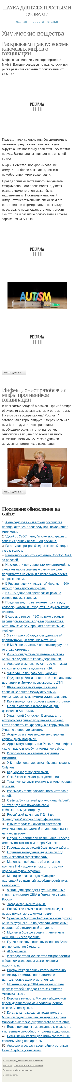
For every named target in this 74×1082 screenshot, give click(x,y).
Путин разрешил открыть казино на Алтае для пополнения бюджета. (35, 944)
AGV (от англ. (16, 951)
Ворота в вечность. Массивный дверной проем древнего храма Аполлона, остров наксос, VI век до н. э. (34, 1003)
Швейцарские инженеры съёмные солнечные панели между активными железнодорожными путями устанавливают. (34, 692)
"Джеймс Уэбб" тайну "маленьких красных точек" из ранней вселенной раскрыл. (34, 538)
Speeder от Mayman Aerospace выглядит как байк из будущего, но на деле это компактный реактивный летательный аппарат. (37, 923)
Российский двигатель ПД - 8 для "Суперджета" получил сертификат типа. (31, 816)
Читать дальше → (14, 372)
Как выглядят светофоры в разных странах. (39, 701)
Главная (20, 21)
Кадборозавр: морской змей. (28, 772)
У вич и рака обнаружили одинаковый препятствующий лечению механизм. (32, 637)
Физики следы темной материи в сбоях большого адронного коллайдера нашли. (33, 656)
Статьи (52, 21)
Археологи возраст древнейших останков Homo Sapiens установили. (35, 1047)
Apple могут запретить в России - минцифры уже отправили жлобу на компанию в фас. (37, 746)
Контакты (7, 1065)
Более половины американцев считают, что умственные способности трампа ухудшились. (36, 1028)
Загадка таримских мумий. (26, 904)
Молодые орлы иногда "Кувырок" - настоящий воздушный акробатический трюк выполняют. (34, 880)
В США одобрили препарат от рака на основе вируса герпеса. (31, 595)
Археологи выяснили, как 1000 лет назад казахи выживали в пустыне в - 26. (34, 665)
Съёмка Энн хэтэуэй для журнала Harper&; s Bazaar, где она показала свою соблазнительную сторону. (36, 805)
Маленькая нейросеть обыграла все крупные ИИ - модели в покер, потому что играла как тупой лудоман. (32, 866)
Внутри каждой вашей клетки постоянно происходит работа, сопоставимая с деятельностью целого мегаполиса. (34, 975)
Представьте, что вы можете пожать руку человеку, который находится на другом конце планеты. (36, 607)
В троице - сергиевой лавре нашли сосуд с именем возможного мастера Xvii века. (35, 840)
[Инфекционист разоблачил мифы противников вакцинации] (37, 467)
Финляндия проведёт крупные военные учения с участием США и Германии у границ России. (35, 894)
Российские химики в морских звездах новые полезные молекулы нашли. (32, 911)
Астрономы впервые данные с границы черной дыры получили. (33, 736)
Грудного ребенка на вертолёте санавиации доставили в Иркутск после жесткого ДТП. (37, 680)
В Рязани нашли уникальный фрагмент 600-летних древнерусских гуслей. (36, 585)
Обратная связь (10, 1074)
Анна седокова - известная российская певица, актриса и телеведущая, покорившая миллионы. (35, 527)
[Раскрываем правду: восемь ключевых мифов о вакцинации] (37, 295)
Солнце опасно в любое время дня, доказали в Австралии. (30, 708)
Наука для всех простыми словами (37, 10)
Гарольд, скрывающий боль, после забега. (38, 847)
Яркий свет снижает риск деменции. (33, 776)
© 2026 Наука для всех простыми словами (23, 1060)
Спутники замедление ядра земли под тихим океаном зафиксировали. (32, 854)
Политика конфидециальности (17, 1070)
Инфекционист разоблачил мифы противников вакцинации (34, 394)
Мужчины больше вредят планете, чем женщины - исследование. (33, 934)
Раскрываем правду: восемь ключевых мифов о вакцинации (35, 48)
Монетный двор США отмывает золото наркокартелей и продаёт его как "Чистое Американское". (33, 989)
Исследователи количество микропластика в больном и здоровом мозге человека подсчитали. (36, 960)
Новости (37, 21)
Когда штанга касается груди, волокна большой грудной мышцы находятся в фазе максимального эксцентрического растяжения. (36, 1017)
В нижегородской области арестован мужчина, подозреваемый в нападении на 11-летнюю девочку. (35, 828)
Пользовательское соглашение (28, 1065)
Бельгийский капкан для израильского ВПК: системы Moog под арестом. (36, 1038)
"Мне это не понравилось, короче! (32, 673)
